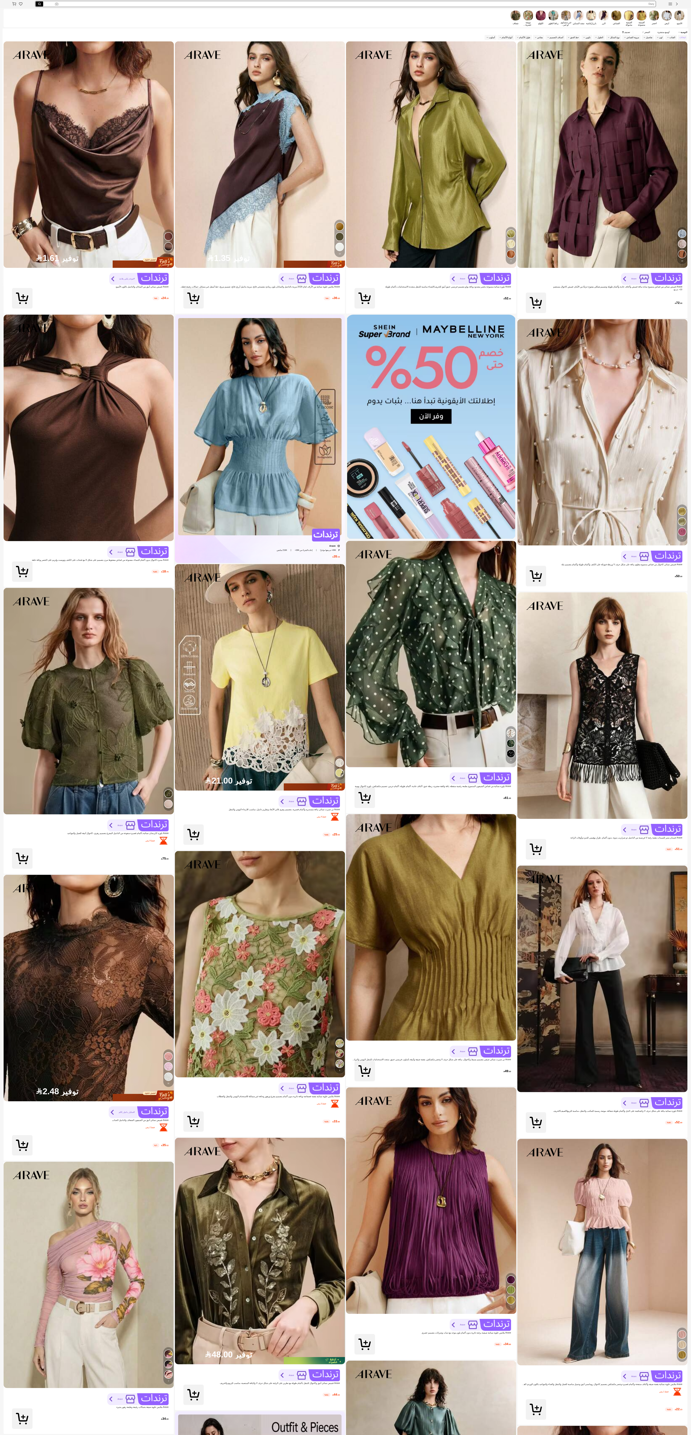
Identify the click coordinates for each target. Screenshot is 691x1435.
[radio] (679, 18)
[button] (677, 4)
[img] (260, 264)
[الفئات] (670, 4)
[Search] (39, 3)
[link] (20, 4)
